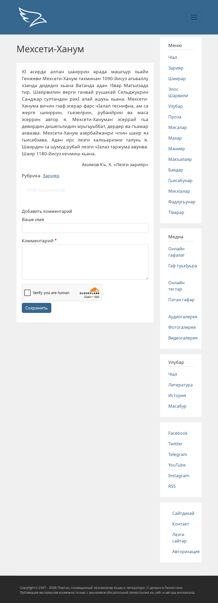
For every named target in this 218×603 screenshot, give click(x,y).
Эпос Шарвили (178, 92)
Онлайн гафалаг (176, 252)
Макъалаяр (180, 159)
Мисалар (177, 127)
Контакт (180, 524)
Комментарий (37, 241)
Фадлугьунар (181, 202)
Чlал (172, 57)
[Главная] (32, 17)
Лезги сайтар (179, 538)
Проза (174, 117)
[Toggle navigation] (194, 17)
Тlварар (176, 212)
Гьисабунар (180, 180)
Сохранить (36, 308)
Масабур (177, 406)
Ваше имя (33, 219)
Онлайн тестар (176, 286)
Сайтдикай (183, 513)
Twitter (175, 444)
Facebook (178, 433)
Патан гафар (181, 300)
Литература (180, 385)
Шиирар (177, 78)
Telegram (177, 454)
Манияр (176, 149)
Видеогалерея (183, 338)
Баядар (175, 170)
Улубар (175, 106)
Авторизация (186, 551)
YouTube (177, 465)
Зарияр (51, 176)
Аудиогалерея (182, 317)
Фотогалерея (182, 327)
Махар (175, 138)
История (177, 395)
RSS (172, 486)
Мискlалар (179, 191)
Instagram (178, 476)
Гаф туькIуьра (182, 266)
